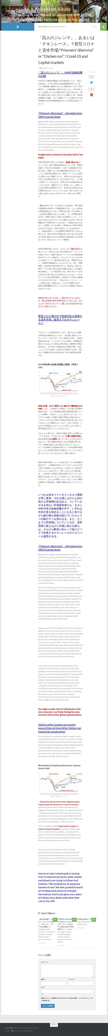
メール (71, 979)
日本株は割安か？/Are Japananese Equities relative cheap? (85, 921)
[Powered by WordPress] (12, 1031)
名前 (43, 979)
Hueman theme (28, 1031)
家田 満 (43, 68)
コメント (44, 962)
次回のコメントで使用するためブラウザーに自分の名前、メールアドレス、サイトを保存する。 (67, 999)
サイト (43, 987)
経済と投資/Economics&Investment (51, 27)
